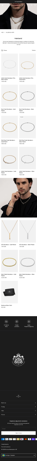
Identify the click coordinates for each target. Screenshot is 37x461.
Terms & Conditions (5, 447)
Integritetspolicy (5, 444)
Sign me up (19, 433)
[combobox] (18, 455)
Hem (2, 32)
